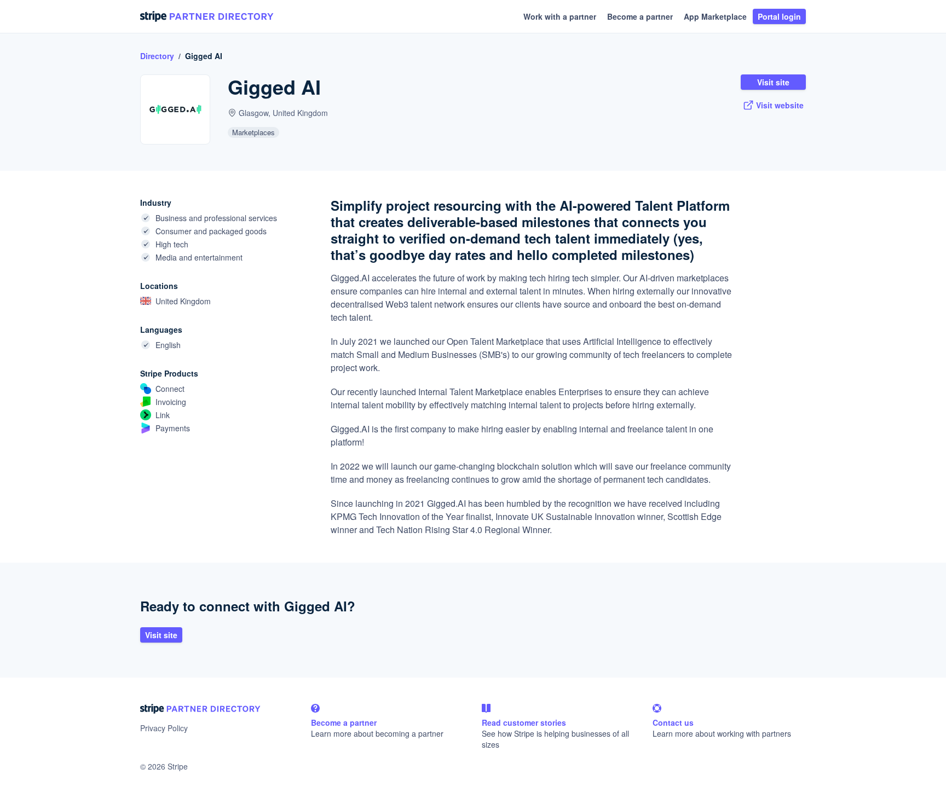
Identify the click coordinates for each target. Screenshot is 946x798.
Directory (157, 55)
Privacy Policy (164, 727)
